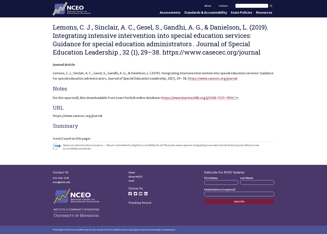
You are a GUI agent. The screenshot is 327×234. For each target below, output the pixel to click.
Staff (131, 180)
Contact (223, 5)
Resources (264, 12)
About (207, 5)
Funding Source (139, 202)
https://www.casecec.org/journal (212, 78)
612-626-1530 (61, 178)
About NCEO (135, 176)
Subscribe (239, 201)
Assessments (170, 12)
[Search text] (252, 6)
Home (131, 172)
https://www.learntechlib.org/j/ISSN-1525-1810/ (197, 98)
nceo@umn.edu (61, 182)
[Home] (72, 8)
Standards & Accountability (205, 12)
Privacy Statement (168, 230)
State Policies (241, 12)
